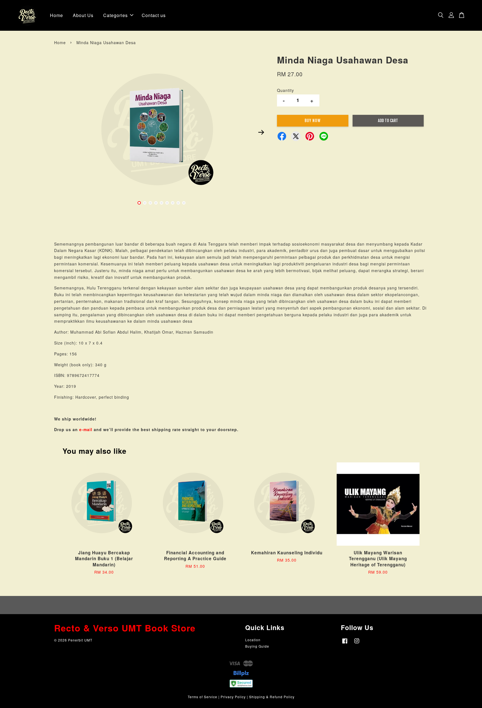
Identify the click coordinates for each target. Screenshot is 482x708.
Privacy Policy (233, 696)
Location (253, 639)
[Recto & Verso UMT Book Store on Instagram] (357, 643)
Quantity (285, 90)
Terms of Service (202, 696)
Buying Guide (257, 646)
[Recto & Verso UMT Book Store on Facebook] (345, 643)
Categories (115, 15)
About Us (83, 15)
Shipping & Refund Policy (272, 696)
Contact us (154, 15)
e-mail (85, 429)
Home (56, 15)
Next (261, 132)
